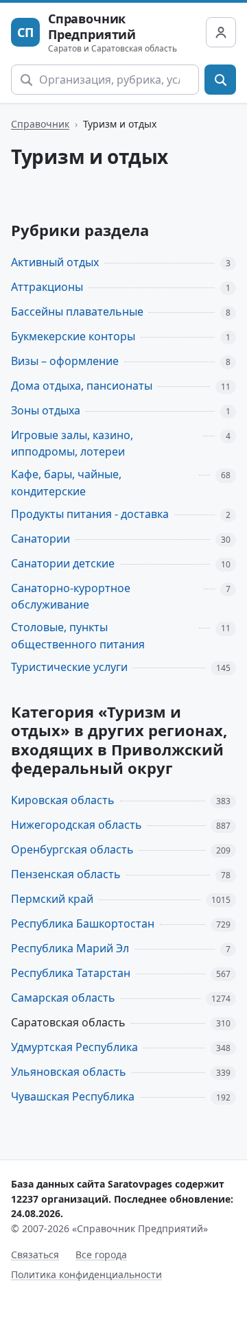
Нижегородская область (76, 824)
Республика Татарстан (70, 972)
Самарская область (63, 997)
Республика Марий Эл (70, 948)
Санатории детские (63, 563)
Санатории (40, 538)
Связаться (35, 1254)
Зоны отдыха (45, 410)
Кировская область (63, 800)
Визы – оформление (65, 360)
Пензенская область (66, 874)
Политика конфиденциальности (86, 1274)
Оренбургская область (72, 849)
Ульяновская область (68, 1071)
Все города (101, 1254)
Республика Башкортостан (82, 923)
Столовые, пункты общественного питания (78, 636)
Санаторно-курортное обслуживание (70, 596)
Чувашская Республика (72, 1096)
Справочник (40, 123)
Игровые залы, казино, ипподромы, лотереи (72, 443)
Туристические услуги (69, 666)
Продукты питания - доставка (90, 513)
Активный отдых (55, 262)
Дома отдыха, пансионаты (81, 385)
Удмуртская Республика (74, 1047)
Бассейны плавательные (77, 311)
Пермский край (52, 898)
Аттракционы (47, 286)
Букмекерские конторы (73, 336)
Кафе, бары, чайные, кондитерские (66, 483)
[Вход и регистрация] (221, 32)
